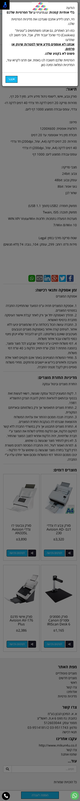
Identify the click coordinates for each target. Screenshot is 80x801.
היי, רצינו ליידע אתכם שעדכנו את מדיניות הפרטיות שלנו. (42, 21)
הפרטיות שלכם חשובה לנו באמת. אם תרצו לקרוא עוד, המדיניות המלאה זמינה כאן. (40, 62)
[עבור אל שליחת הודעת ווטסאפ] (74, 795)
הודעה (40, 36)
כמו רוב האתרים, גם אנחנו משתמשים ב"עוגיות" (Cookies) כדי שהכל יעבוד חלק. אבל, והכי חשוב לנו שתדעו (41, 42)
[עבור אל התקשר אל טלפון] (6, 796)
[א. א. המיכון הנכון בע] (40, 7)
